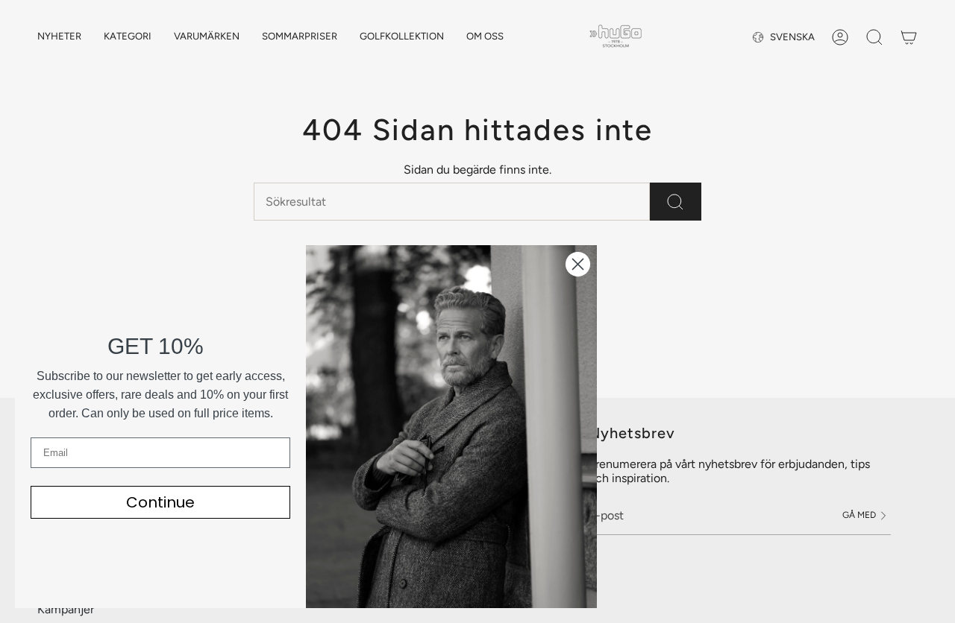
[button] (128, 37)
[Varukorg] (909, 37)
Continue (160, 502)
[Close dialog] (578, 264)
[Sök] (675, 202)
